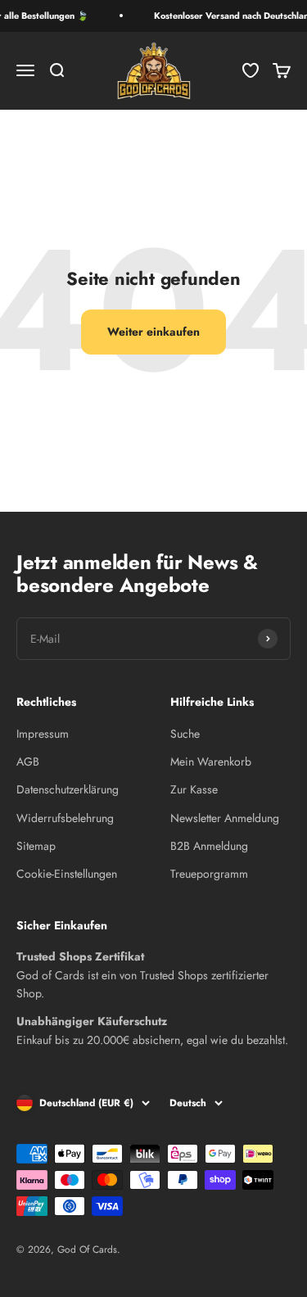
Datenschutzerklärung (67, 789)
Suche (185, 733)
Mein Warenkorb (210, 761)
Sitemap (36, 846)
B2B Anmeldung (209, 846)
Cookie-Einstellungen (66, 873)
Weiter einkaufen (153, 331)
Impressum (42, 733)
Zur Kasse (194, 789)
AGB (27, 761)
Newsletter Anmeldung (224, 818)
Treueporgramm (209, 873)
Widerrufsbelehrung (65, 818)
